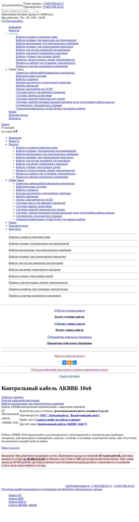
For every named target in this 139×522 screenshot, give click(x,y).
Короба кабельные (27, 85)
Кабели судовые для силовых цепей (38, 56)
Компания (15, 27)
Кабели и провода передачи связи (37, 36)
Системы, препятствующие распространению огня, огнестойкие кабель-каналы (65, 101)
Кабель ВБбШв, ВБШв (23, 505)
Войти (5, 124)
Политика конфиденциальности (21, 489)
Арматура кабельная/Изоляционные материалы (45, 72)
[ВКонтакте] (64, 362)
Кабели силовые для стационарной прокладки (44, 46)
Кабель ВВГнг (17, 501)
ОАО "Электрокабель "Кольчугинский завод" (70, 415)
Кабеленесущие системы (31, 75)
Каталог (14, 144)
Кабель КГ (15, 495)
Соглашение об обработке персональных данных (72, 489)
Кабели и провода (27, 79)
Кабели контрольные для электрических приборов (47, 43)
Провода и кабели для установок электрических (45, 62)
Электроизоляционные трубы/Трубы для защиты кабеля (50, 108)
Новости (14, 30)
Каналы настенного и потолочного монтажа (43, 82)
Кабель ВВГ (16, 498)
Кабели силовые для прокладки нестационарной (46, 40)
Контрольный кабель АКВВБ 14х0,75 (62, 424)
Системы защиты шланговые (34, 95)
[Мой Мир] (74, 362)
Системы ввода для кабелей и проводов (40, 92)
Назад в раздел (10, 447)
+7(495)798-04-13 (53, 3)
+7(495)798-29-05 (53, 6)
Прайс (12, 111)
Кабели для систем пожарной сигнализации (43, 49)
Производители (18, 115)
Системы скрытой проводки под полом (40, 98)
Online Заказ (16, 180)
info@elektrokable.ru (78, 485)
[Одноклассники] (69, 362)
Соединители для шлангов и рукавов (39, 105)
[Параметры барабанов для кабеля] (69, 336)
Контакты (15, 118)
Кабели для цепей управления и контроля (42, 53)
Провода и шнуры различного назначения (42, 66)
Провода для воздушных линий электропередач (45, 59)
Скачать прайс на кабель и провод (57, 419)
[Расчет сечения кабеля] (69, 309)
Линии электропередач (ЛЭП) (34, 88)
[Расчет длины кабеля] (69, 322)
